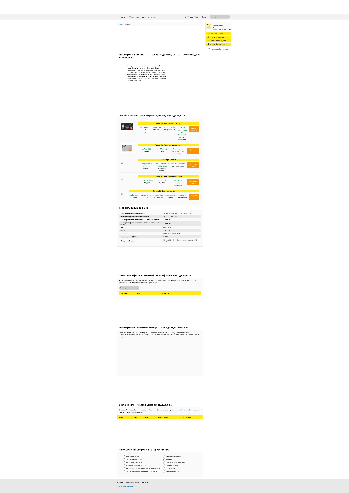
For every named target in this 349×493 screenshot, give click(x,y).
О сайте (120, 483)
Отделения (134, 17)
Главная (122, 17)
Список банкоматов (217, 44)
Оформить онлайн (194, 129)
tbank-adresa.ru (128, 487)
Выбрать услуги (148, 17)
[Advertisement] (160, 39)
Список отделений (217, 37)
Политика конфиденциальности (137, 483)
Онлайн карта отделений (219, 41)
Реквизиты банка (216, 34)
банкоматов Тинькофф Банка (183, 410)
